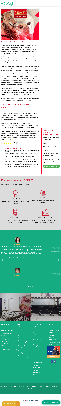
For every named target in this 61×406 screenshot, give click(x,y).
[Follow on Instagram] (55, 361)
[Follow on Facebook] (52, 361)
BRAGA (29, 386)
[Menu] (59, 3)
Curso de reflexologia (36, 366)
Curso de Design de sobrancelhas (23, 342)
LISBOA (58, 386)
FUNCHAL (47, 386)
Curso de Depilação (21, 337)
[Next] (57, 260)
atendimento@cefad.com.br (9, 349)
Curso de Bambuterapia (37, 339)
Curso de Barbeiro (23, 333)
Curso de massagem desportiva (36, 372)
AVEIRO (23, 386)
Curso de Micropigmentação (23, 357)
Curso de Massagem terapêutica (36, 345)
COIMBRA (35, 386)
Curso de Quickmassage (37, 361)
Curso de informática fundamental (52, 337)
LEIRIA (53, 386)
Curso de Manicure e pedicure (23, 347)
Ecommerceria (35, 400)
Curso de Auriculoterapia (37, 334)
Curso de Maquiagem (21, 352)
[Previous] (3, 260)
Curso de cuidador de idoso (54, 331)
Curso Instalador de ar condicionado (54, 343)
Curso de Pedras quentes (38, 356)
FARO (41, 386)
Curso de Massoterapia (37, 351)
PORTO (30, 388)
